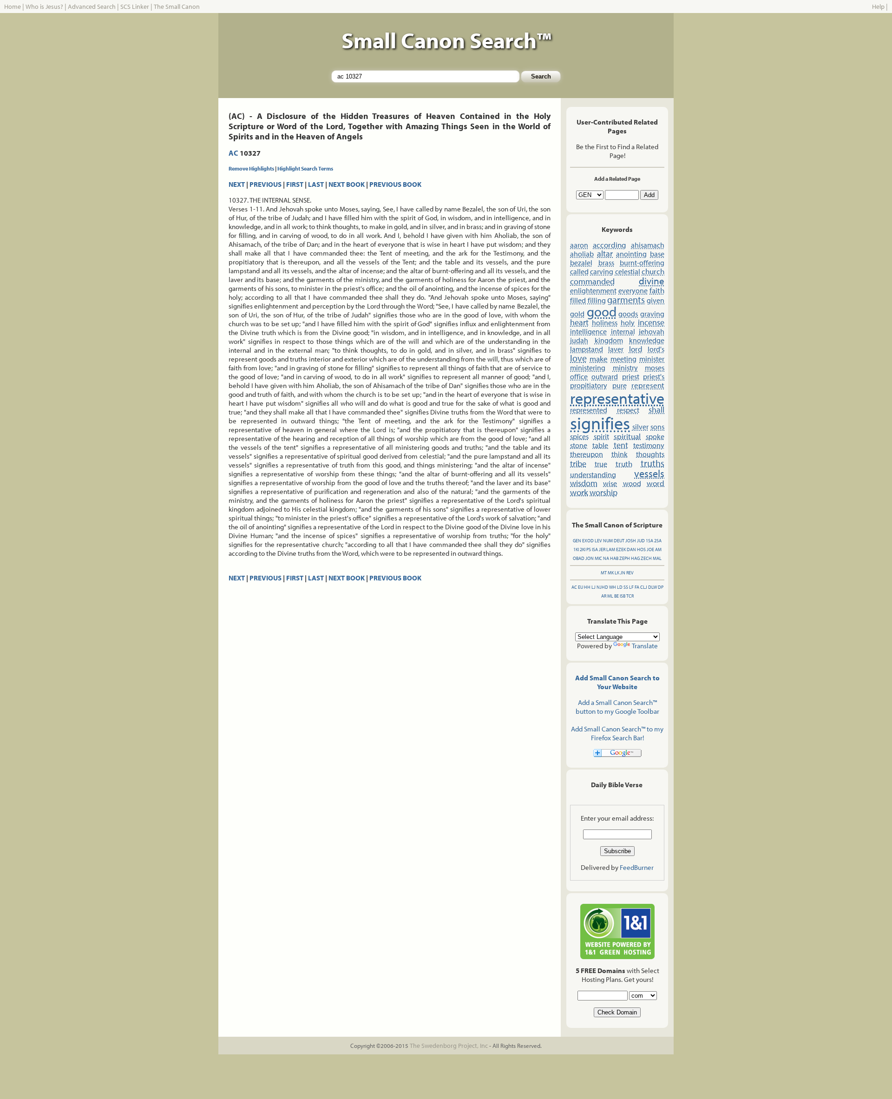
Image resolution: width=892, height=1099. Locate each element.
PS (588, 549)
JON (589, 558)
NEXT (237, 184)
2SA (658, 541)
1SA (649, 541)
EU (580, 587)
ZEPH (624, 558)
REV (630, 573)
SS (625, 587)
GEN (577, 541)
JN (622, 573)
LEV (598, 541)
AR (603, 596)
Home (12, 6)
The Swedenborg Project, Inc (449, 1045)
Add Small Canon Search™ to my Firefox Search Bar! (617, 733)
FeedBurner (637, 867)
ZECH (646, 558)
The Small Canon (177, 6)
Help (878, 6)
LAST (316, 184)
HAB (614, 558)
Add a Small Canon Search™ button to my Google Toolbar (617, 707)
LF (631, 587)
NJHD (602, 587)
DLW (652, 587)
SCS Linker (134, 6)
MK (611, 573)
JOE (650, 549)
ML (610, 596)
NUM (608, 541)
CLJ (643, 587)
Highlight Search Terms (305, 168)
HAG (635, 558)
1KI (576, 549)
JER (602, 549)
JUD (641, 541)
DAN (631, 549)
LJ (593, 587)
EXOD (588, 541)
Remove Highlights (251, 168)
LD (620, 587)
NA (606, 558)
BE (616, 596)
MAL (657, 558)
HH (587, 587)
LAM (610, 549)
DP (660, 587)
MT (604, 573)
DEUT (619, 541)
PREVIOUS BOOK (395, 184)
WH (612, 587)
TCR (630, 596)
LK (617, 573)
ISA (595, 549)
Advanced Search (92, 6)
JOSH (630, 541)
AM (658, 549)
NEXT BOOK (346, 184)
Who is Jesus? (44, 6)
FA (637, 587)
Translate (645, 645)
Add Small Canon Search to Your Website (617, 682)
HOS (641, 549)
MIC (598, 558)
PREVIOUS (265, 184)
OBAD (578, 558)
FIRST (294, 184)
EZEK (621, 549)
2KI (582, 549)
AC (233, 153)
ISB (622, 596)
